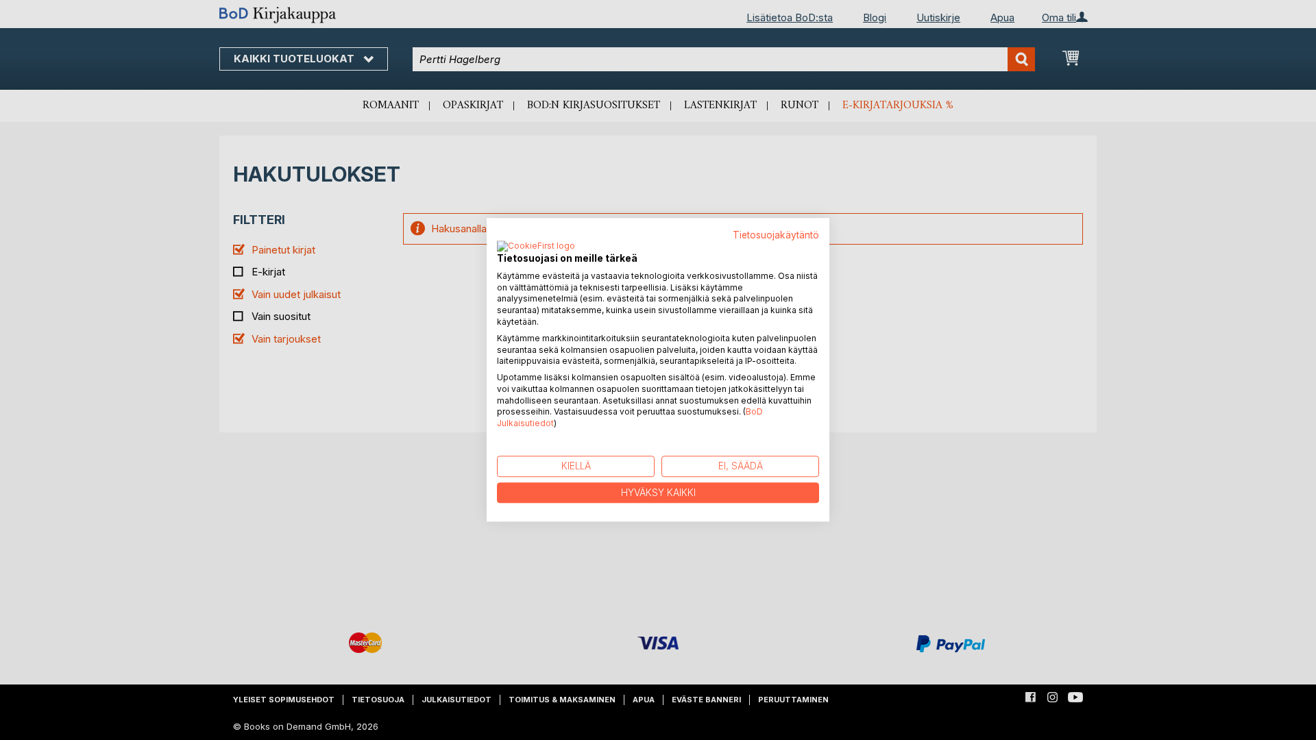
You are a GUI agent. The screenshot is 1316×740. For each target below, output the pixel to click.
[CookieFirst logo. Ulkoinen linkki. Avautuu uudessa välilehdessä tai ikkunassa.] (536, 247)
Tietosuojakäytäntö (776, 235)
